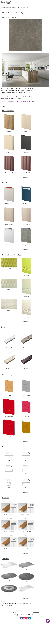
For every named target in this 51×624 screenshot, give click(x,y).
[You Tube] (24, 618)
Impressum (36, 612)
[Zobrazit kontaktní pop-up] (48, 621)
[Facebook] (21, 618)
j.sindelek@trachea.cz (35, 614)
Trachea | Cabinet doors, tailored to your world (6, 2)
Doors (17, 7)
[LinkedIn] (29, 618)
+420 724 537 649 (23, 614)
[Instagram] (27, 618)
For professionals (10, 7)
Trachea (3, 7)
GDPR (14, 614)
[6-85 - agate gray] (25, 50)
